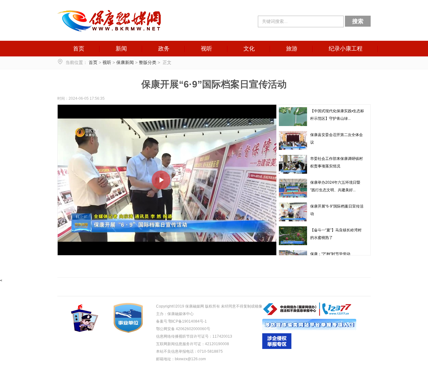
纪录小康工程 (346, 48)
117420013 (222, 336)
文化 (249, 48)
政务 (164, 48)
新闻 (121, 48)
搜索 (357, 21)
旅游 (291, 48)
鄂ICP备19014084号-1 (187, 321)
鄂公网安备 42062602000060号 (183, 329)
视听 (206, 48)
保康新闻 (125, 62)
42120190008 (217, 344)
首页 (78, 48)
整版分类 (147, 62)
